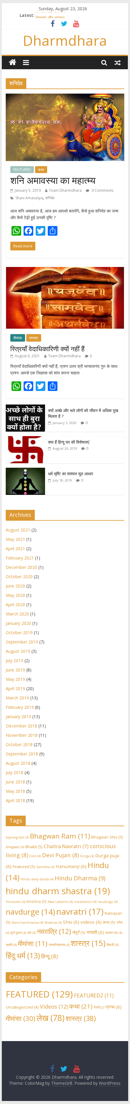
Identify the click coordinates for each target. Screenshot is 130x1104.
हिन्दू (49, 956)
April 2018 (15, 800)
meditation (85, 902)
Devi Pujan (60, 855)
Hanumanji (71, 866)
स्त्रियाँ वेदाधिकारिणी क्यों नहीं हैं (47, 348)
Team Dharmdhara (65, 190)
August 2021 (18, 530)
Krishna (37, 901)
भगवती (95, 932)
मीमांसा (17, 337)
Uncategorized (22, 1007)
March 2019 (17, 698)
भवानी (11, 945)
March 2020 (17, 614)
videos (91, 922)
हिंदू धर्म (23, 955)
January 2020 (18, 623)
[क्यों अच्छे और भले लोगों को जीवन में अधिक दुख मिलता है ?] (25, 408)
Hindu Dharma (80, 878)
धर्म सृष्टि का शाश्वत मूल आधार (70, 473)
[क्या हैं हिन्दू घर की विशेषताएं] (25, 439)
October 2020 (19, 576)
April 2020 (15, 604)
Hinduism (15, 902)
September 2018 (22, 754)
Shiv (71, 922)
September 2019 (22, 642)
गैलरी (99, 1007)
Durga (87, 856)
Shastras (53, 922)
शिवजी (113, 945)
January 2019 (18, 716)
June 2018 (15, 782)
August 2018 (18, 763)
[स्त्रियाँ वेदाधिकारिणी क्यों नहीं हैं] (65, 270)
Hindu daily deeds (37, 879)
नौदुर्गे (78, 932)
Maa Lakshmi (60, 902)
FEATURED (22, 169)
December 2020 (21, 567)
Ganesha (45, 867)
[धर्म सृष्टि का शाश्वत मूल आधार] (25, 471)
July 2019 (14, 660)
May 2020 (15, 595)
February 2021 (20, 558)
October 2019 (19, 632)
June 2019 (15, 670)
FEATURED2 (94, 995)
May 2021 (15, 539)
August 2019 (18, 651)
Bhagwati (15, 847)
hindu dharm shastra (58, 891)
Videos (54, 1006)
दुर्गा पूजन (18, 933)
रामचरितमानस (59, 945)
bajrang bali (17, 837)
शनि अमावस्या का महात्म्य (53, 180)
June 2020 (15, 586)
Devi (35, 856)
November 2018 (21, 735)
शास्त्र (33, 337)
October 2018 (19, 744)
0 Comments (102, 190)
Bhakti (34, 846)
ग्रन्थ (114, 1007)
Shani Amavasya (29, 197)
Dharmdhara (65, 40)
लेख (50, 1017)
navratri (79, 911)
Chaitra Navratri (66, 846)
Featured (24, 866)
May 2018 (15, 791)
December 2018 (21, 726)
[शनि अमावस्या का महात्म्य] (65, 97)
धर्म (31, 933)
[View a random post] (117, 62)
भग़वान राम (113, 933)
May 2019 (15, 679)
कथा (41, 169)
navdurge (30, 912)
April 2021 (15, 548)
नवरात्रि (54, 931)
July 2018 (14, 772)
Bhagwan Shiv (107, 837)
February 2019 (20, 707)
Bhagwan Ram (60, 836)
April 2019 (15, 688)
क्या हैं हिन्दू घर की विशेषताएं (68, 442)
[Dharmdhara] (12, 62)
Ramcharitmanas (27, 922)
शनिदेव (49, 197)
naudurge (108, 902)
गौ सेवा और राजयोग (50, 15)
